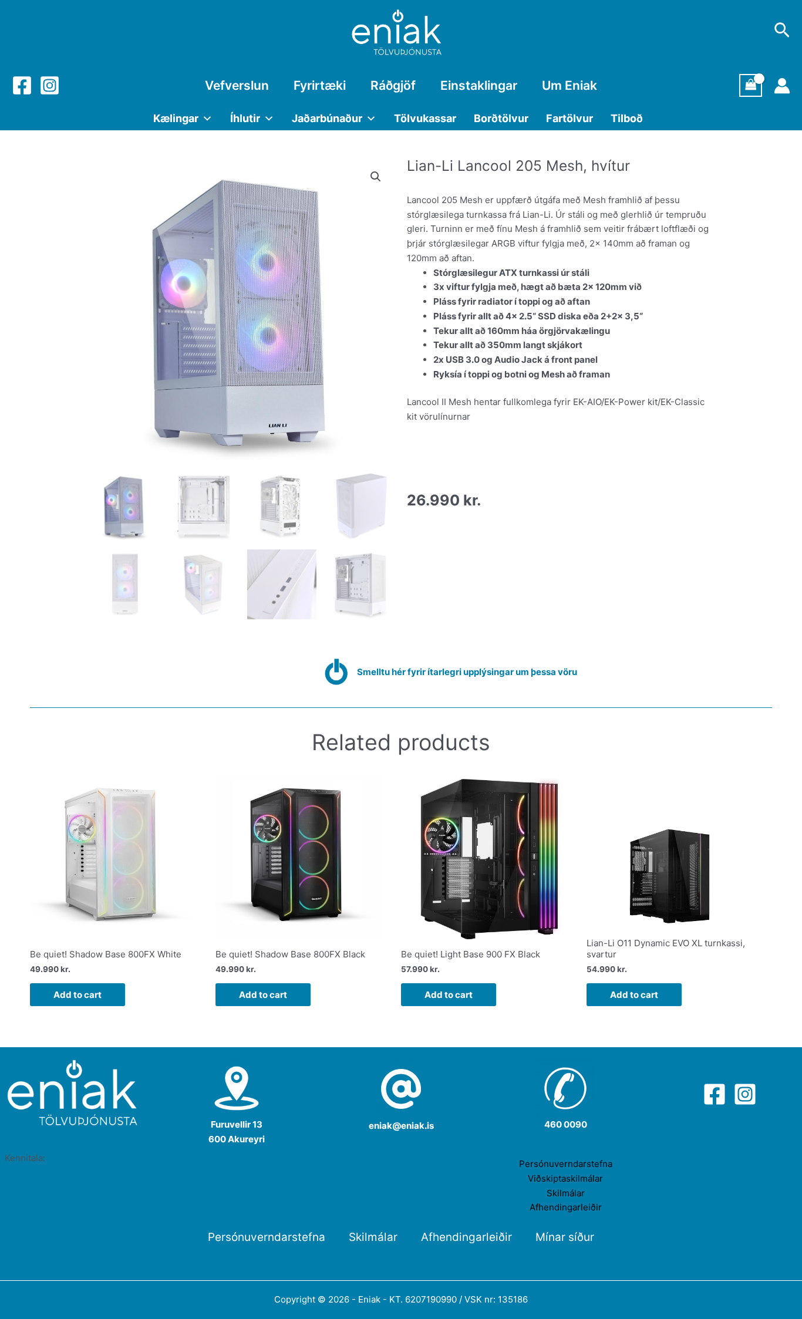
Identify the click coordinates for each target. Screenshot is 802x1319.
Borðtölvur (501, 118)
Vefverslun (237, 85)
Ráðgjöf (393, 85)
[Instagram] (49, 85)
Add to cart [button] (77, 994)
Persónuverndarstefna (565, 1163)
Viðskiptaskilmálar (565, 1178)
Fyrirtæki (320, 85)
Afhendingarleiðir (566, 1207)
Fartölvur (569, 118)
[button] (375, 176)
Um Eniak (569, 85)
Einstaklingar (478, 85)
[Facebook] (22, 85)
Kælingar (175, 118)
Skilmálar (566, 1193)
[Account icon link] (782, 85)
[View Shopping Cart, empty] (751, 85)
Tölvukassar (425, 118)
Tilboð (627, 118)
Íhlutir (245, 118)
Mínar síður (564, 1237)
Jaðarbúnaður (327, 118)
